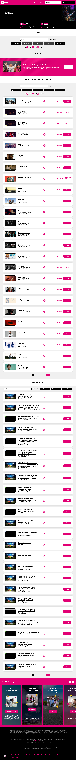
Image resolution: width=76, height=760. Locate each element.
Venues (41, 2)
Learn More (69, 66)
